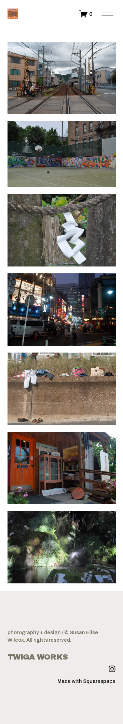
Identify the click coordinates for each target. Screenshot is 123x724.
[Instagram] (112, 668)
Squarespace (99, 681)
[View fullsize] (62, 78)
